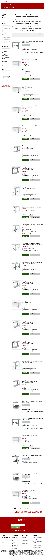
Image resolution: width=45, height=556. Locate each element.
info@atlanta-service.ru (37, 545)
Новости (13, 546)
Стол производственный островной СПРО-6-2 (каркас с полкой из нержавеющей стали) (31, 282)
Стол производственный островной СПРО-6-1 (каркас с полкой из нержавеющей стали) (31, 322)
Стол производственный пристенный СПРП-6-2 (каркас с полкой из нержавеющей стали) (31, 168)
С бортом (28, 73)
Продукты (34, 4)
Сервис (13, 540)
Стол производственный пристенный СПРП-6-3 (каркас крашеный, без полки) (32, 206)
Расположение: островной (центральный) (30, 46)
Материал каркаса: (26, 50)
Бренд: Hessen (25, 48)
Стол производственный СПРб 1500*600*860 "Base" (29, 86)
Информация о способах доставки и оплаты (6, 87)
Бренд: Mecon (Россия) (26, 65)
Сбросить (8, 80)
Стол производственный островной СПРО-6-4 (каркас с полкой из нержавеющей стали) (31, 147)
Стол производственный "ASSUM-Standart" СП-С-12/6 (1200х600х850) (32, 225)
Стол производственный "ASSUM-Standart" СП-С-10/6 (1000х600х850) (32, 187)
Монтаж (13, 542)
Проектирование (5, 4)
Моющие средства (6, 7)
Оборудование (13, 4)
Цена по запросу (26, 44)
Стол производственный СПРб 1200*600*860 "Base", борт (29, 126)
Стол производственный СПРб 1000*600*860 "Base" (29, 60)
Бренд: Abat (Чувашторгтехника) (28, 173)
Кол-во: (23, 75)
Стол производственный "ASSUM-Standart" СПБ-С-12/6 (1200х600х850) (32, 263)
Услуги (12, 7)
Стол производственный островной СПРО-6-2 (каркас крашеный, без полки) (32, 244)
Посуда (19, 4)
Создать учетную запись (6, 540)
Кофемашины (25, 543)
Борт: (23, 69)
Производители (15, 545)
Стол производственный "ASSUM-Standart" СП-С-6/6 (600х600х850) (32, 362)
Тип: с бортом (24, 130)
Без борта (28, 71)
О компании (14, 539)
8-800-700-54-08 (36, 541)
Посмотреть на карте (37, 547)
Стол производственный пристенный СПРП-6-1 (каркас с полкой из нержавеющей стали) (31, 342)
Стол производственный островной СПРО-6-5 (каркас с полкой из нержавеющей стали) (31, 381)
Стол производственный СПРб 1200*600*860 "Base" (29, 106)
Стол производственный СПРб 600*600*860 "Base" (29, 301)
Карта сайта (14, 548)
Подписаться (15, 527)
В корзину (25, 78)
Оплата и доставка (15, 543)
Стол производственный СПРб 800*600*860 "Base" (29, 491)
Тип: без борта (25, 64)
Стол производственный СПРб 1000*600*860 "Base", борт (29, 436)
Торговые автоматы (26, 4)
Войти (3, 539)
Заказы (3, 542)
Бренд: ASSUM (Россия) (26, 191)
